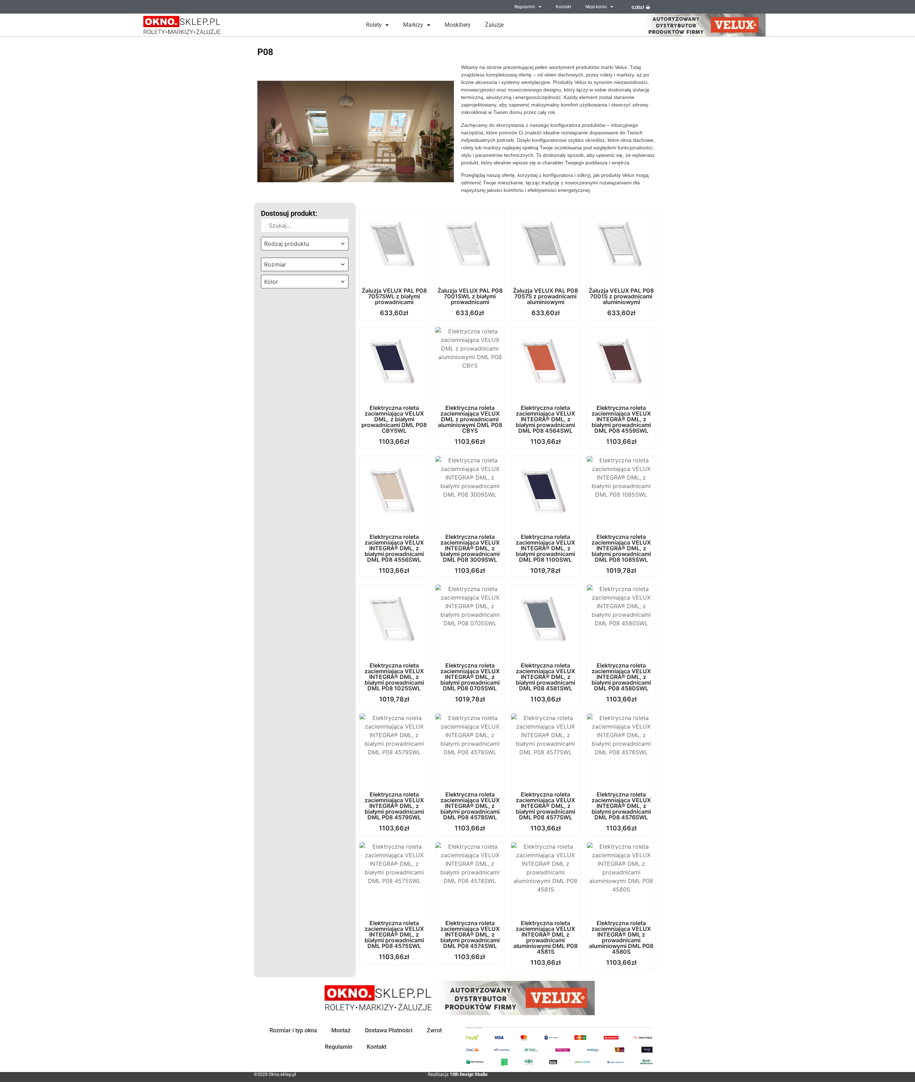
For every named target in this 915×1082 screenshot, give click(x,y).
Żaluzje (494, 24)
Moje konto (596, 6)
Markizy (413, 24)
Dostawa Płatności (388, 1030)
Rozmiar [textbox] (275, 264)
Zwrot (434, 1030)
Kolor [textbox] (271, 281)
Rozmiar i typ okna (293, 1030)
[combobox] (304, 243)
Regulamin (524, 6)
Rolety (374, 24)
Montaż (341, 1030)
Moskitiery (458, 24)
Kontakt (563, 6)
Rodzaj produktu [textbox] (286, 243)
